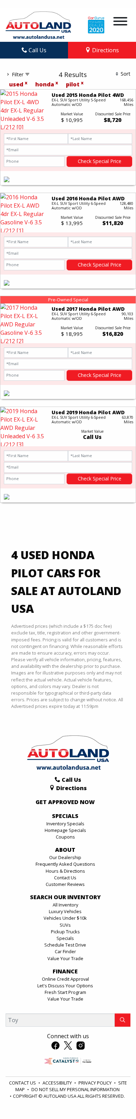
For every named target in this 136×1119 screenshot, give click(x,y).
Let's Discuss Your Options (65, 985)
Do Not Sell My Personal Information (75, 1089)
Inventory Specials (65, 823)
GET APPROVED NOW (65, 802)
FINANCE (65, 971)
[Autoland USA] (38, 24)
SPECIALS (65, 816)
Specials (65, 938)
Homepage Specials (65, 830)
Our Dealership (65, 857)
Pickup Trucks (65, 931)
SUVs (65, 925)
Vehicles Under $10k (65, 918)
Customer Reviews (65, 884)
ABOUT (65, 850)
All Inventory (65, 905)
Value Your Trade (65, 958)
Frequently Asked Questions (65, 864)
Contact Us (65, 877)
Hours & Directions (65, 871)
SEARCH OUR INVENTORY (65, 897)
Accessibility (58, 1083)
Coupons (65, 837)
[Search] (122, 1020)
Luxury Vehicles (65, 911)
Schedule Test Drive (65, 945)
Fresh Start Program (65, 992)
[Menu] (120, 22)
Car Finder (65, 951)
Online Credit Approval (65, 979)
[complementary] (115, 1098)
